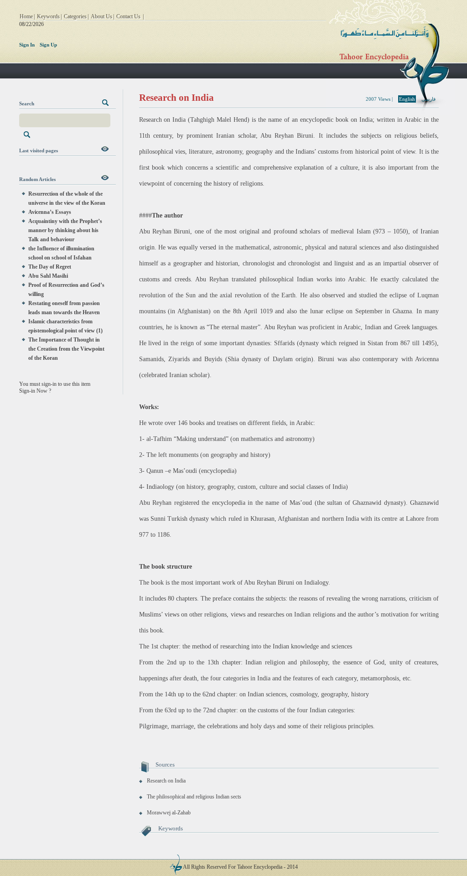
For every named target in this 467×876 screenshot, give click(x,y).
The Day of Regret (49, 267)
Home (26, 16)
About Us (101, 16)
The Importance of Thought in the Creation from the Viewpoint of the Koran (66, 349)
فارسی (428, 99)
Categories (75, 16)
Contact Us (128, 16)
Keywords (48, 16)
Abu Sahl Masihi (48, 276)
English (407, 99)
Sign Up (48, 44)
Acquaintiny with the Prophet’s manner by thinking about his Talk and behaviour (65, 230)
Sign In (27, 44)
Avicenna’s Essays (49, 212)
